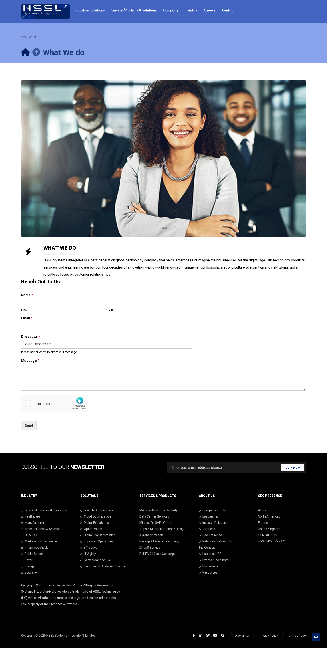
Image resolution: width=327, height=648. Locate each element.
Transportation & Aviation (43, 529)
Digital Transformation (99, 535)
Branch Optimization (98, 510)
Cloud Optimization (97, 516)
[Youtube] (215, 635)
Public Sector (34, 554)
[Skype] (222, 635)
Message (30, 361)
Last (111, 309)
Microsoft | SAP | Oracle (155, 522)
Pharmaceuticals (36, 547)
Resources (209, 572)
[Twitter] (208, 635)
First (24, 309)
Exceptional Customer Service (105, 566)
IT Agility (90, 554)
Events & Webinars (215, 560)
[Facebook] (193, 635)
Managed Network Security (158, 510)
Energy (29, 566)
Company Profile (214, 510)
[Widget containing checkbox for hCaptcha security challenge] (54, 403)
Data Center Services (154, 516)
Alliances (208, 529)
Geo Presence (212, 535)
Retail (29, 560)
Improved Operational (99, 541)
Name (27, 295)
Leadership (210, 516)
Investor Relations (215, 522)
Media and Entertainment (43, 541)
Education (32, 572)
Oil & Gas (31, 535)
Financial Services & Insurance (46, 510)
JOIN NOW (293, 467)
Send (29, 425)
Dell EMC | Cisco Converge (157, 554)
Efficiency (90, 547)
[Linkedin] (200, 635)
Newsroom (210, 566)
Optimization (93, 529)
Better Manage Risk (97, 560)
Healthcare (32, 516)
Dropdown (31, 337)
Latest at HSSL (212, 554)
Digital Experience (96, 522)
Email (26, 318)
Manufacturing (35, 522)
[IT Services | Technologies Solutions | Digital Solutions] (45, 11)
